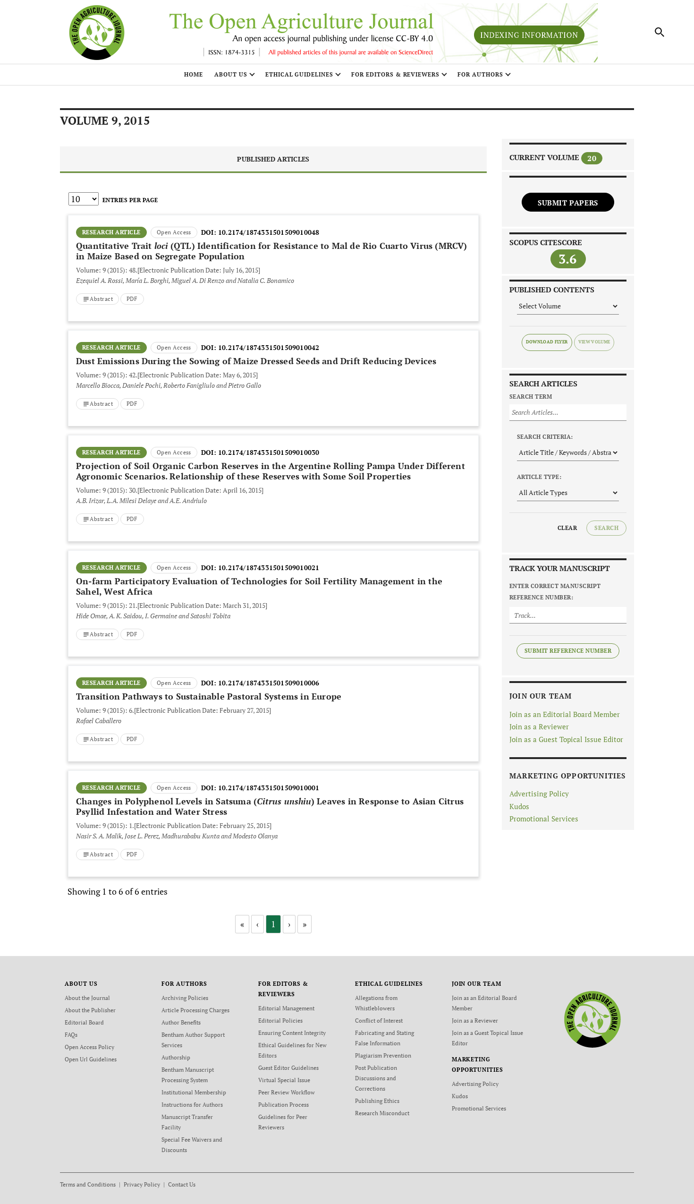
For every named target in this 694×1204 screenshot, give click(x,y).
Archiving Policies (184, 997)
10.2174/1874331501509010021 (268, 567)
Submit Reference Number (568, 650)
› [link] (289, 924)
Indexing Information (529, 35)
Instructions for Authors (192, 1104)
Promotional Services (543, 818)
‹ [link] (257, 924)
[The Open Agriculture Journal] (592, 1018)
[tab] (273, 159)
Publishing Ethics (377, 1100)
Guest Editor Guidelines (288, 1067)
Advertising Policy (539, 793)
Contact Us (181, 1184)
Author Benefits (181, 1022)
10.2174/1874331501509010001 (268, 787)
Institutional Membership (193, 1092)
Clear (567, 527)
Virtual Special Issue (284, 1080)
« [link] (242, 924)
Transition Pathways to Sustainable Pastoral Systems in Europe (208, 696)
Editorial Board (84, 1022)
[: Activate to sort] (273, 213)
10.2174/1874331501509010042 (268, 347)
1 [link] (273, 924)
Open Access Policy (89, 1046)
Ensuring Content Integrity (292, 1032)
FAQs (71, 1034)
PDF (132, 298)
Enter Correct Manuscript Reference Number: (555, 591)
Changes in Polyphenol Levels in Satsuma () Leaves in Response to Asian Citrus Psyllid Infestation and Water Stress (270, 806)
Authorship (175, 1057)
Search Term (530, 396)
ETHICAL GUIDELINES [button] (299, 74)
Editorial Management (286, 1008)
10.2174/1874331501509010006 (268, 682)
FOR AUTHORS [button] (480, 74)
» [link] (304, 924)
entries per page (130, 200)
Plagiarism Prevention (383, 1055)
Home (193, 74)
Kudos (519, 806)
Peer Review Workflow (286, 1092)
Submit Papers (568, 202)
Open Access (174, 232)
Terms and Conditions (88, 1184)
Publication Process (283, 1104)
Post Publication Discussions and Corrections (376, 1078)
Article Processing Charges (195, 1010)
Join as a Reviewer (539, 726)
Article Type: (539, 476)
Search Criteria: (545, 436)
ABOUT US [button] (230, 74)
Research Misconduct (382, 1113)
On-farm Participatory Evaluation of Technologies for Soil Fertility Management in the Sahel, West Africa (259, 586)
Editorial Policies (280, 1020)
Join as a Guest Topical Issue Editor (566, 739)
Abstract (101, 298)
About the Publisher (90, 1010)
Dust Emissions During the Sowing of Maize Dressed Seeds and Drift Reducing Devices (256, 361)
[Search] (660, 32)
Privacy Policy (142, 1184)
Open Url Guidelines (91, 1059)
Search (606, 527)
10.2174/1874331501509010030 (268, 452)
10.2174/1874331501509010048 (268, 232)
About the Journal (87, 997)
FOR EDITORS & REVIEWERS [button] (395, 74)
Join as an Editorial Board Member (564, 714)
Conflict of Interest (379, 1020)
